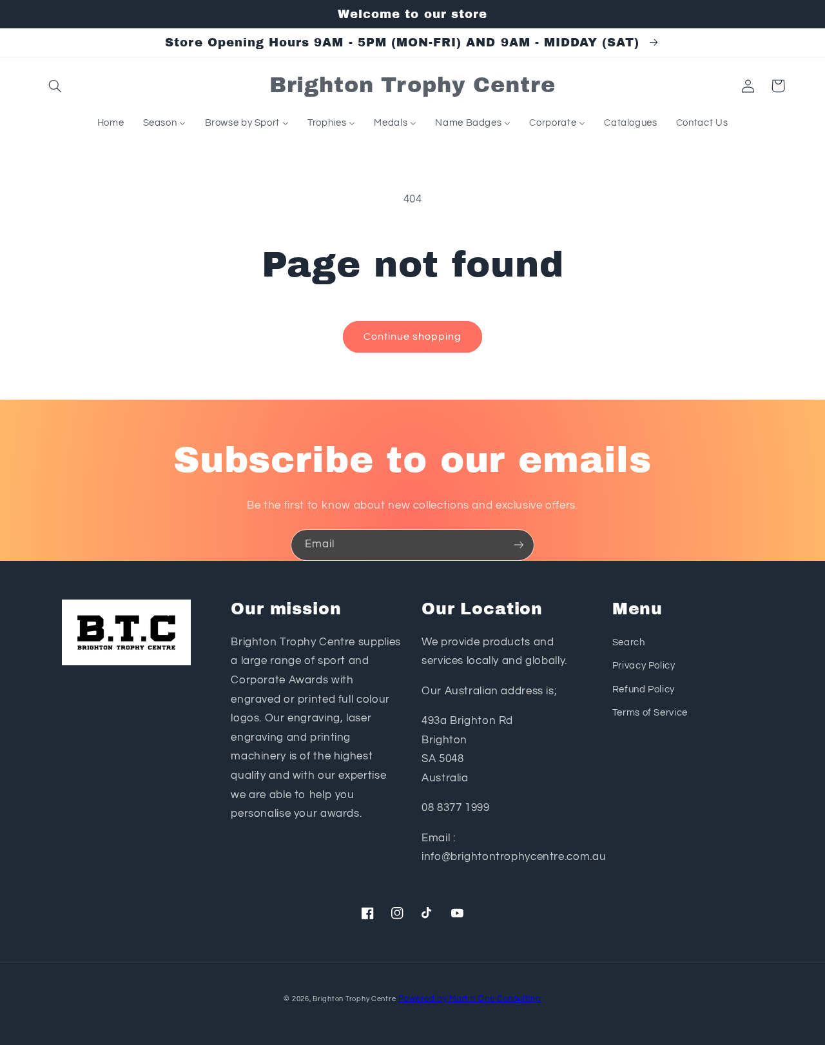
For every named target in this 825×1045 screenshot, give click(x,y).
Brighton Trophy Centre (354, 998)
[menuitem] (110, 123)
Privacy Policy (643, 665)
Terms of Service (650, 713)
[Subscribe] (519, 545)
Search (628, 642)
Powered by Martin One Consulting (469, 999)
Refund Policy (643, 689)
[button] (55, 86)
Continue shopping (413, 336)
